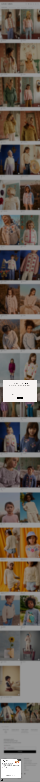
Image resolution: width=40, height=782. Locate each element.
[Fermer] (35, 381)
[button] (2, 780)
